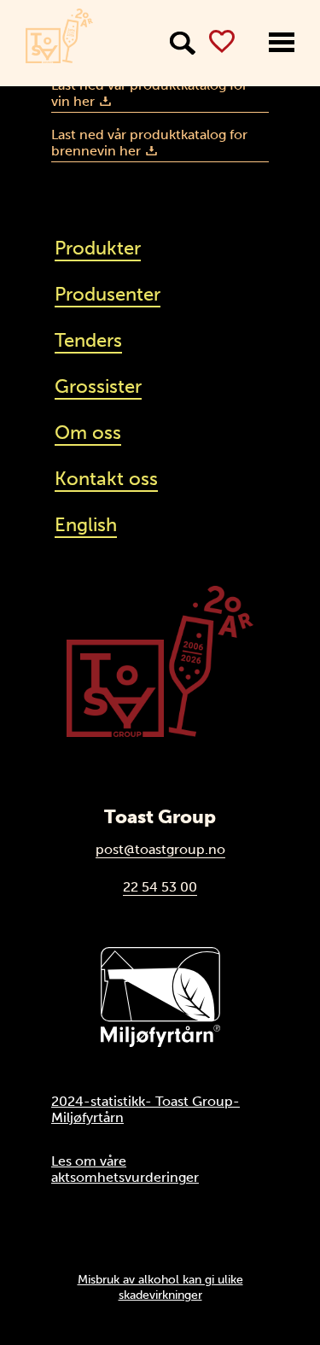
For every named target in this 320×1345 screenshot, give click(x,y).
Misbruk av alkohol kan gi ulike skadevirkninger (160, 1287)
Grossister (98, 386)
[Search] (182, 43)
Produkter (98, 248)
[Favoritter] (222, 41)
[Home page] (59, 36)
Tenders (88, 340)
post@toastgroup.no (160, 849)
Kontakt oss (106, 478)
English (86, 524)
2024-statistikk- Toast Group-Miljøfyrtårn (145, 1109)
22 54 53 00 (160, 887)
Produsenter (107, 294)
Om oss (88, 432)
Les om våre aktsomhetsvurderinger (125, 1169)
